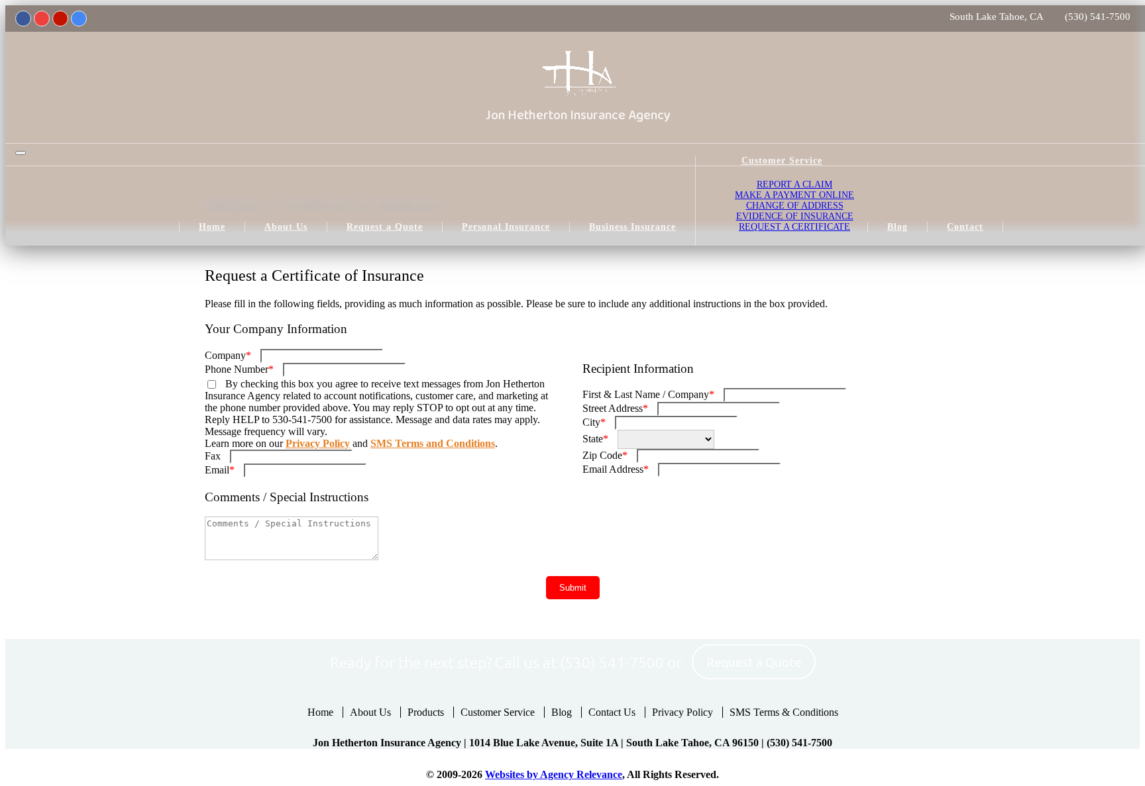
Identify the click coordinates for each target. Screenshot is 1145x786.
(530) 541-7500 (1097, 16)
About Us (370, 712)
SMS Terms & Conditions (784, 712)
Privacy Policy (318, 443)
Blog (561, 712)
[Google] (79, 18)
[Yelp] (60, 18)
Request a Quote (753, 662)
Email (220, 469)
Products (426, 712)
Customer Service (498, 712)
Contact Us (611, 712)
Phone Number (239, 369)
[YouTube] (42, 18)
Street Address (615, 408)
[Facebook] (23, 18)
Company (228, 355)
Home (320, 712)
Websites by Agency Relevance (553, 774)
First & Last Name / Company (648, 394)
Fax (213, 456)
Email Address (615, 469)
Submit (572, 588)
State (595, 438)
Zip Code (604, 455)
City (594, 422)
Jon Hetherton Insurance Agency (578, 115)
